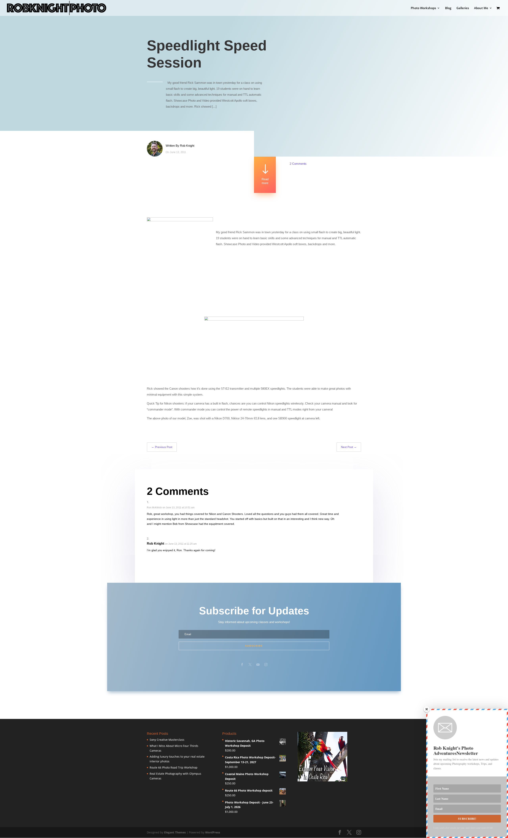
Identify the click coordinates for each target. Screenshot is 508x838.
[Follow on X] (250, 664)
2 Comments (298, 163)
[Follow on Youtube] (258, 664)
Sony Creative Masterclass (167, 740)
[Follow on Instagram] (266, 664)
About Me (481, 8)
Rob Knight (187, 145)
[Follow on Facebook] (242, 664)
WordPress (212, 832)
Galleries (462, 8)
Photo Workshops (423, 8)
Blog (448, 8)
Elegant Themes (175, 832)
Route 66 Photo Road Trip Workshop (173, 767)
